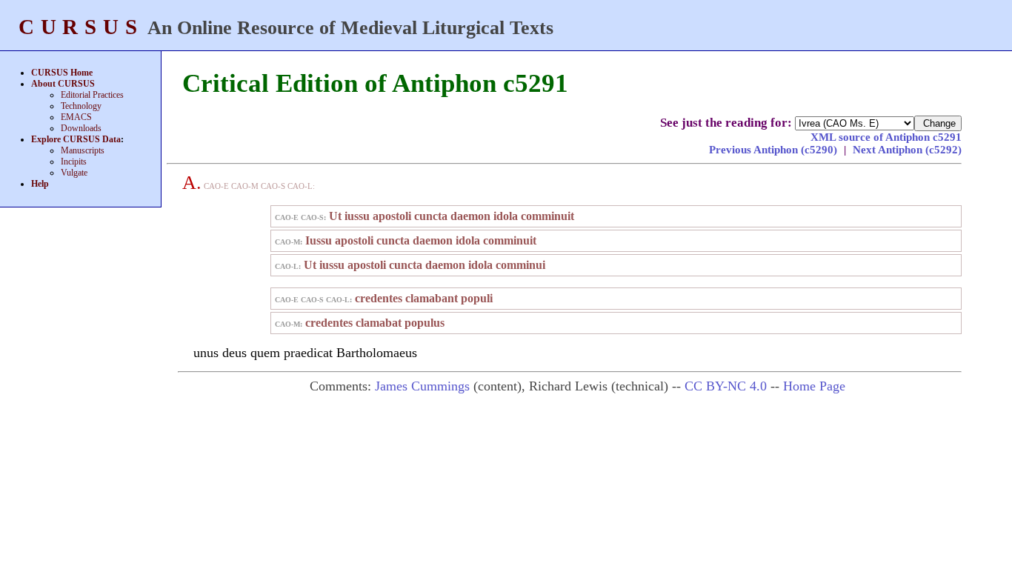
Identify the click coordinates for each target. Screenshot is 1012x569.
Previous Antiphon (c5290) (774, 150)
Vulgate (74, 172)
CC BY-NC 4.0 (726, 386)
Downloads (81, 128)
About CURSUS (63, 84)
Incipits (74, 161)
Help (40, 184)
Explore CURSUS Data (76, 139)
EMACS (76, 117)
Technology (81, 106)
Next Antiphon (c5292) (907, 150)
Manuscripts (82, 150)
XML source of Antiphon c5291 (886, 137)
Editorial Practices (92, 95)
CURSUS (81, 27)
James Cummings (422, 386)
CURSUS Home (62, 72)
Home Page (814, 386)
